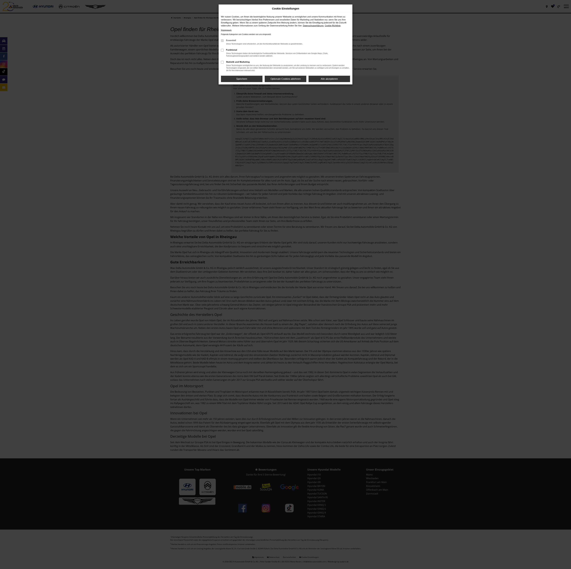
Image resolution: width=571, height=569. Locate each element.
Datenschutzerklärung (313, 25)
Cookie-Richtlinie (333, 25)
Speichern (241, 79)
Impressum (226, 30)
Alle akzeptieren (329, 79)
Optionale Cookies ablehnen (285, 79)
